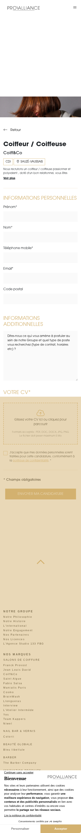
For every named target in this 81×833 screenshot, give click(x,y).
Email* (8, 268)
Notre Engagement (18, 630)
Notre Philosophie (17, 616)
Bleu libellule (14, 749)
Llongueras (12, 701)
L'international (15, 625)
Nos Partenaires (16, 634)
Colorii (8, 736)
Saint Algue (12, 678)
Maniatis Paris (14, 687)
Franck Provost (15, 665)
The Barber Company (20, 762)
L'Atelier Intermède (18, 710)
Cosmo (8, 692)
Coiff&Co (10, 674)
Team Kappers (14, 719)
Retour (15, 130)
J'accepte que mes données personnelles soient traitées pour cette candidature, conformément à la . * (42, 456)
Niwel (7, 723)
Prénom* (10, 207)
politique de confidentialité (30, 460)
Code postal (13, 289)
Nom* (7, 227)
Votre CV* (17, 392)
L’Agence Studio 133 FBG (23, 643)
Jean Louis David (17, 669)
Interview (10, 705)
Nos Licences (14, 639)
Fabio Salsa (12, 683)
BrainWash (11, 696)
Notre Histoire (14, 621)
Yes (6, 714)
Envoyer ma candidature (41, 494)
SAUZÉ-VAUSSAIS (31, 161)
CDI (8, 161)
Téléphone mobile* (18, 248)
